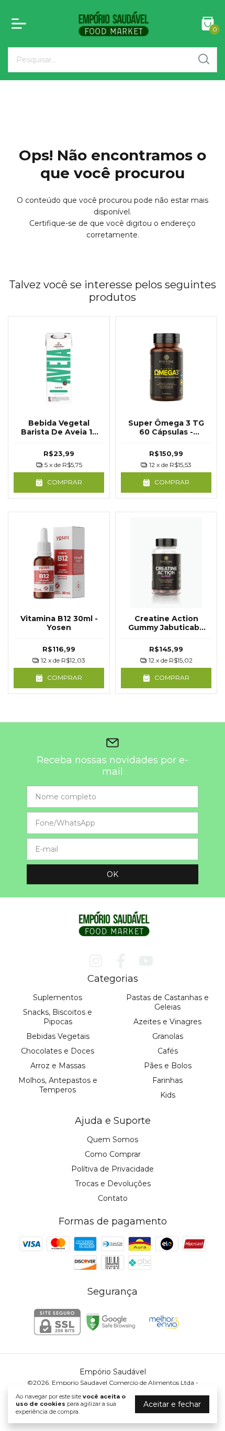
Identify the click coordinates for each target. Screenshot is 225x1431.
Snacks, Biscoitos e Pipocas (57, 1016)
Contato (113, 1198)
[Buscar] (203, 59)
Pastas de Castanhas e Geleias (167, 1002)
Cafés (168, 1051)
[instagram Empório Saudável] (95, 961)
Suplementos (57, 997)
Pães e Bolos (168, 1065)
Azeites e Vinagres (167, 1021)
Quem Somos (112, 1139)
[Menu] (21, 23)
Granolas (167, 1036)
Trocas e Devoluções (113, 1183)
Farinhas (167, 1080)
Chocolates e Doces (57, 1051)
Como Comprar (113, 1154)
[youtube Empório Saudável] (146, 961)
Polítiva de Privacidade (112, 1169)
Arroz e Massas (57, 1065)
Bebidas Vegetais (57, 1036)
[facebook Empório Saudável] (120, 961)
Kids (167, 1095)
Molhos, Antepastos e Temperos (57, 1085)
